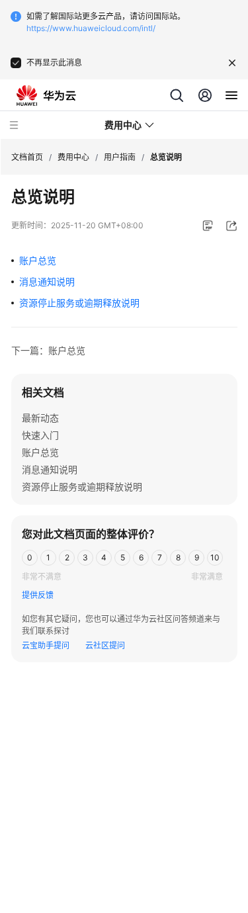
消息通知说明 (47, 281)
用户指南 (120, 157)
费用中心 (73, 157)
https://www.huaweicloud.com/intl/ (90, 28)
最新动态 (40, 417)
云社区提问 (105, 645)
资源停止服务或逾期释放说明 (79, 302)
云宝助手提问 (45, 645)
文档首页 (27, 157)
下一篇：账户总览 (48, 350)
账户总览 (37, 260)
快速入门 (40, 435)
